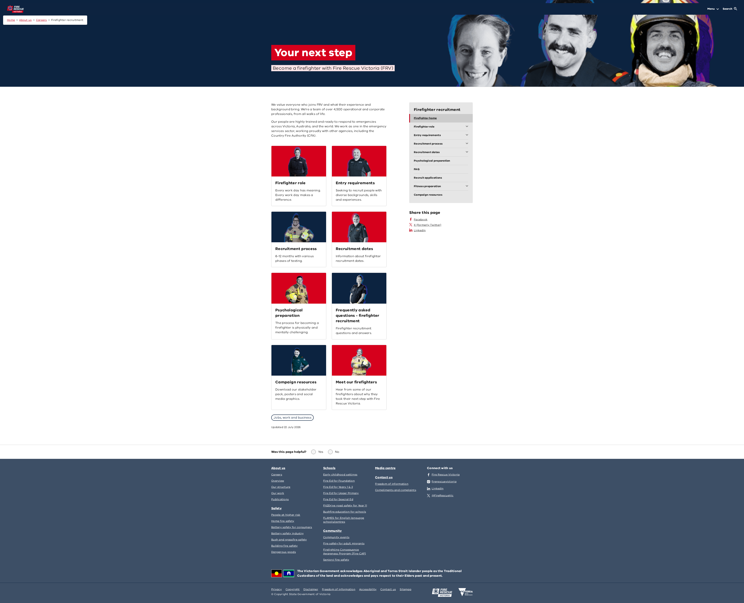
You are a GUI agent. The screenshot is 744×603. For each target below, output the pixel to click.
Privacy (276, 589)
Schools (329, 468)
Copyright (293, 589)
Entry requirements (355, 183)
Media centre (385, 468)
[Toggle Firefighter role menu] (468, 126)
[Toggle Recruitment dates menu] (468, 152)
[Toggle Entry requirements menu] (468, 135)
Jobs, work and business (292, 417)
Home (11, 20)
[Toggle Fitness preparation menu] (468, 186)
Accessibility (368, 589)
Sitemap (405, 589)
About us (25, 20)
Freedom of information (338, 589)
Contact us (384, 477)
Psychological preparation (289, 312)
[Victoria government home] (465, 592)
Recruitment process (296, 248)
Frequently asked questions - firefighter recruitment (357, 315)
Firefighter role (290, 183)
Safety (276, 508)
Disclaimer (310, 589)
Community (332, 530)
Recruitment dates (354, 248)
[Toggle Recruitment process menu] (468, 144)
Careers (41, 20)
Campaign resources (295, 382)
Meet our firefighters (356, 382)
